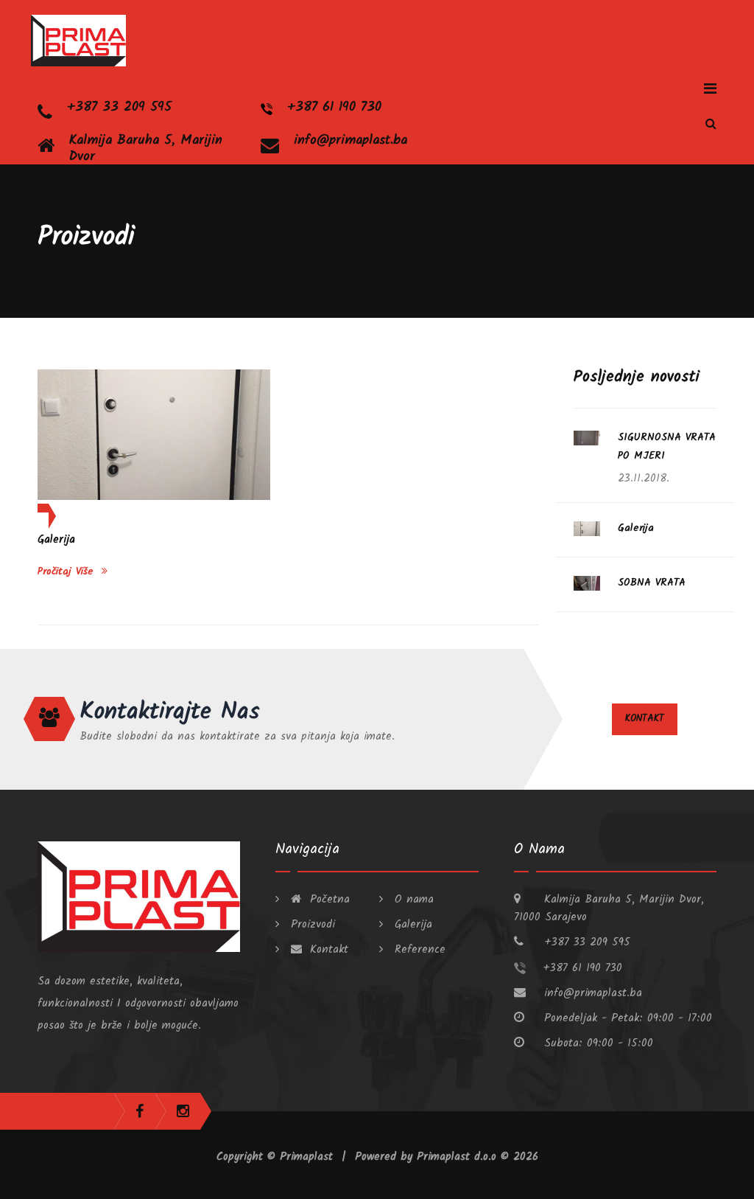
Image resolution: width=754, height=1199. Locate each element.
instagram (183, 1111)
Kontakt (644, 718)
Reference (417, 950)
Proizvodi (310, 925)
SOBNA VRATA (652, 582)
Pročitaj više (68, 571)
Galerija (56, 540)
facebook (139, 1111)
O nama (412, 899)
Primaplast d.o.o (459, 1157)
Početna (328, 899)
